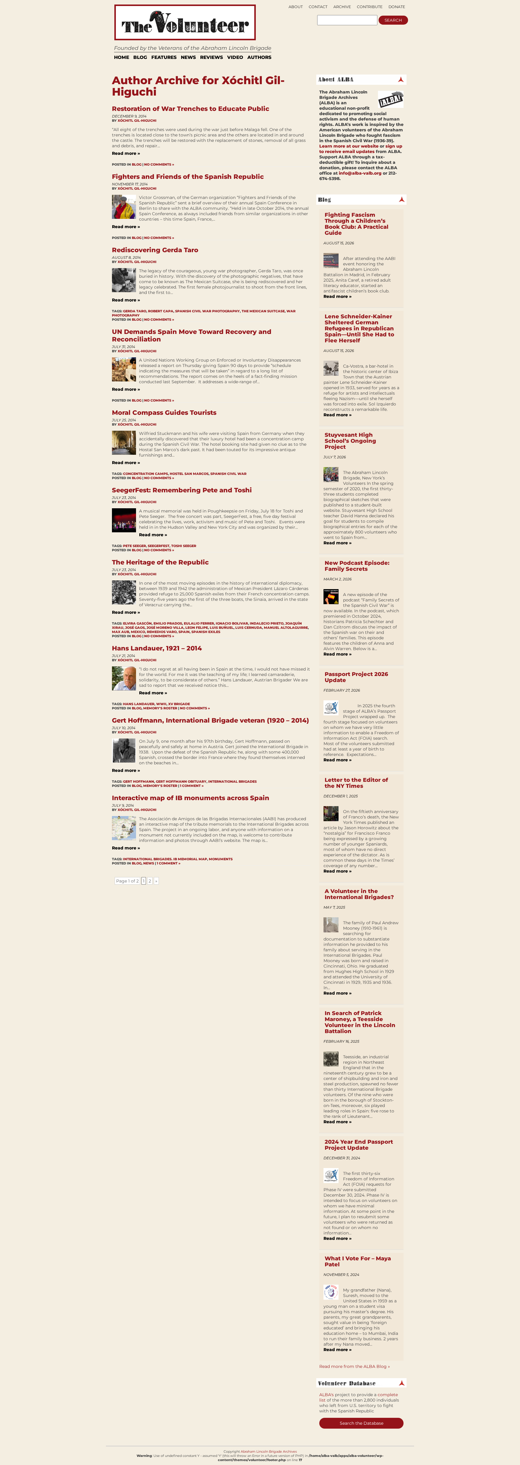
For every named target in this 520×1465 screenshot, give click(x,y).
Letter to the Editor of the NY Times (356, 783)
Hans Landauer (138, 704)
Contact (318, 7)
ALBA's (326, 1394)
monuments (221, 859)
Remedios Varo (162, 632)
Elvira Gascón (137, 623)
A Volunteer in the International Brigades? (359, 894)
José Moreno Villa (165, 627)
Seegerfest (158, 546)
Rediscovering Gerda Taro (155, 250)
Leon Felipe (196, 627)
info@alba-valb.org (360, 173)
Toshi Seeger (183, 546)
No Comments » (159, 164)
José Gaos (135, 627)
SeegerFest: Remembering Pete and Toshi (182, 490)
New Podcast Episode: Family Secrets (357, 566)
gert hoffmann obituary (181, 781)
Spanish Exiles (205, 632)
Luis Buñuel (222, 627)
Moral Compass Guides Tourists (164, 412)
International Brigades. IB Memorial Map (165, 859)
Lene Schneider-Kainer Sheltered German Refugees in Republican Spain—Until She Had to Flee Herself (359, 328)
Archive (342, 7)
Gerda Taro (134, 311)
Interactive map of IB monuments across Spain (190, 798)
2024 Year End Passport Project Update (359, 1145)
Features (164, 57)
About (296, 7)
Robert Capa (160, 311)
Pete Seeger (134, 546)
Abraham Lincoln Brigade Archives (269, 1451)
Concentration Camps (145, 474)
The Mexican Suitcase (263, 311)
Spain (184, 632)
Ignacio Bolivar (232, 623)
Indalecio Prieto (266, 623)
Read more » (126, 153)
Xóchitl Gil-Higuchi (137, 120)
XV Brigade (179, 704)
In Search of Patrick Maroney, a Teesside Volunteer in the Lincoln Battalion (360, 1022)
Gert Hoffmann (138, 781)
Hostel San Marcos (189, 474)
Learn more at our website (349, 146)
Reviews (211, 57)
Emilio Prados (167, 623)
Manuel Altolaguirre (286, 627)
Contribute (369, 7)
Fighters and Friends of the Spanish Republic (188, 176)
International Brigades (232, 781)
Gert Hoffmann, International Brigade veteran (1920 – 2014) (210, 720)
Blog (140, 57)
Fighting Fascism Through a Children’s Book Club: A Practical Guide (356, 224)
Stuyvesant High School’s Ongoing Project (350, 441)
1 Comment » (192, 786)
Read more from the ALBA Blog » (354, 1366)
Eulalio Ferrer (199, 623)
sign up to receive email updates (360, 148)
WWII (161, 704)
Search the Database (361, 1423)
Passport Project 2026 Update (356, 677)
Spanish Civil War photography (207, 311)
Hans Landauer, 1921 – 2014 (157, 648)
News (188, 57)
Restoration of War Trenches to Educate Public (190, 108)
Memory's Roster (160, 708)
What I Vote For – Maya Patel (358, 1261)
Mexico (138, 632)
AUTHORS (259, 57)
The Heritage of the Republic (160, 562)
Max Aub (120, 632)
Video (235, 57)
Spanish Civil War (228, 474)
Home (121, 57)
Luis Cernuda (248, 627)
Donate (396, 7)
